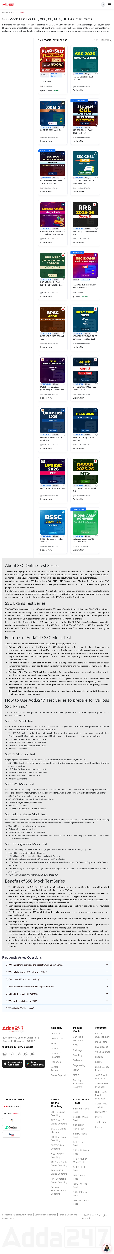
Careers (55, 1048)
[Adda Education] (11, 1106)
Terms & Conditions (68, 1215)
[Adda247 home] (7, 4)
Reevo (98, 1117)
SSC (75, 1045)
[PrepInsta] (11, 1127)
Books (98, 1061)
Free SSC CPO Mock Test (19, 808)
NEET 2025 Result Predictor (101, 1095)
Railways (77, 1050)
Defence (77, 1060)
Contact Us (57, 1038)
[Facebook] (25, 1054)
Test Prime (100, 1122)
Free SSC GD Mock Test (19, 832)
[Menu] (109, 4)
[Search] (103, 4)
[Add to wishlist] (64, 74)
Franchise (56, 1061)
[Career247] (11, 1135)
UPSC (76, 1070)
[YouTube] (32, 1054)
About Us (55, 1033)
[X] (11, 1054)
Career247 (101, 1112)
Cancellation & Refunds (45, 1215)
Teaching (77, 1055)
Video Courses (102, 1051)
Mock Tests (101, 1041)
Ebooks (99, 1056)
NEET (76, 1075)
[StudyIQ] (11, 1120)
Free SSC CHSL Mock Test (20, 772)
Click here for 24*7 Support (17, 1046)
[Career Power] (11, 1113)
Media (54, 1043)
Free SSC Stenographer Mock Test (45, 849)
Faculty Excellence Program (78, 1083)
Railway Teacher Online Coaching (58, 1190)
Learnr (98, 1127)
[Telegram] (18, 1054)
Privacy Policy (8, 1218)
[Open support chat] (107, 1248)
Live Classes (101, 1046)
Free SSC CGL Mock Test (19, 742)
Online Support (58, 1075)
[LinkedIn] (4, 1054)
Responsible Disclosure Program (17, 1215)
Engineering (79, 1065)
